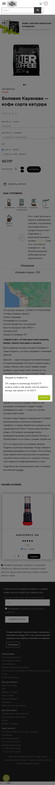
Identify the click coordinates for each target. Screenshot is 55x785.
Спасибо (44, 397)
